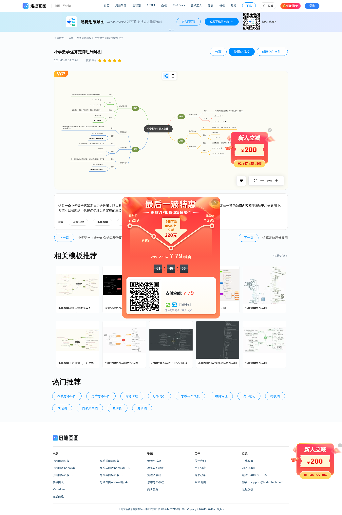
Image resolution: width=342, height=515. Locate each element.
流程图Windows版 (64, 468)
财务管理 (131, 396)
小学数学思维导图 (256, 308)
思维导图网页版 (109, 460)
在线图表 (58, 482)
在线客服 (247, 460)
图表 (210, 5)
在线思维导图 (66, 396)
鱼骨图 (117, 408)
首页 (106, 5)
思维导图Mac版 (109, 475)
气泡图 (62, 408)
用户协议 (200, 468)
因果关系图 (90, 408)
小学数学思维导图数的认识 (121, 363)
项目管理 (221, 396)
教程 (233, 5)
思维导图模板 (84, 37)
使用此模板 (242, 51)
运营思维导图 (100, 396)
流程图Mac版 (61, 475)
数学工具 (196, 5)
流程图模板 (154, 460)
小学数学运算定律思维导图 (74, 308)
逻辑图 (142, 408)
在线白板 (58, 496)
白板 (164, 5)
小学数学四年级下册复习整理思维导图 (171, 363)
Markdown (179, 5)
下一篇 (248, 237)
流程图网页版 (61, 460)
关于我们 (200, 460)
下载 (249, 5)
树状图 (275, 396)
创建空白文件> (272, 51)
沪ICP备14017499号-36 (172, 509)
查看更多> (280, 256)
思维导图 (120, 5)
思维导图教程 (155, 482)
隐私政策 (200, 475)
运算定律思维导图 (275, 237)
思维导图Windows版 (112, 468)
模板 (222, 5)
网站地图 (200, 482)
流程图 (136, 5)
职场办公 (159, 396)
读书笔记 (249, 396)
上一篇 (64, 237)
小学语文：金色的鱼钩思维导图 (100, 237)
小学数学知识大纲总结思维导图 (217, 363)
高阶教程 (152, 489)
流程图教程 (154, 475)
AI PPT (151, 5)
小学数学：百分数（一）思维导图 (77, 363)
